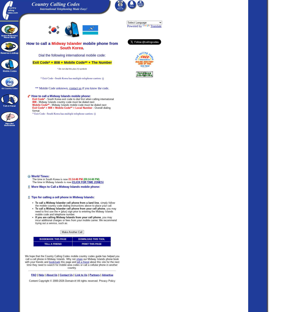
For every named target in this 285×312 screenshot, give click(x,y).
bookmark (54, 262)
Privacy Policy (107, 280)
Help (41, 275)
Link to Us (81, 275)
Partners (95, 275)
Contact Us (66, 275)
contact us (75, 88)
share (79, 259)
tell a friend (83, 262)
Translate (156, 26)
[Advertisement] (72, 145)
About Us (51, 275)
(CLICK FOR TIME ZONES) (88, 182)
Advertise (107, 275)
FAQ (33, 275)
